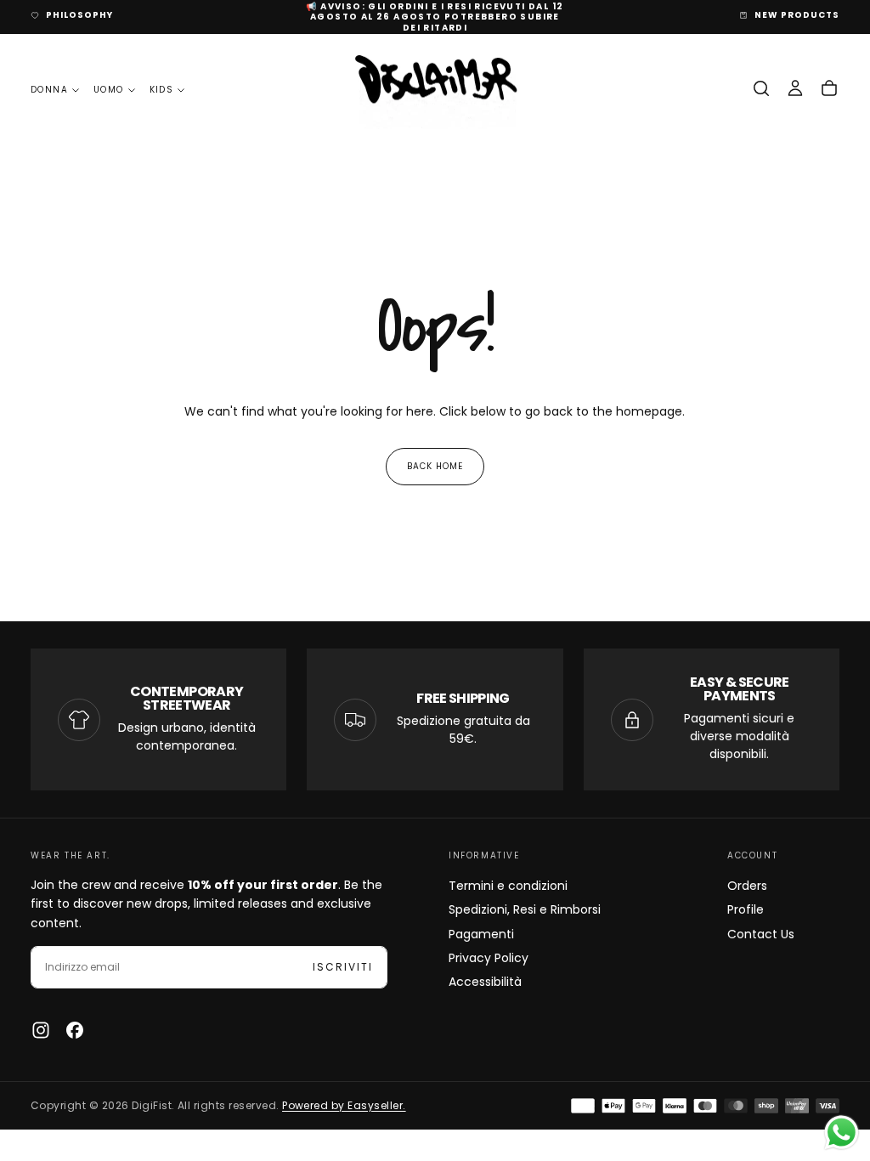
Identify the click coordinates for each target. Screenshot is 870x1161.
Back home (435, 466)
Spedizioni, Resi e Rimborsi (525, 909)
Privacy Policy (488, 957)
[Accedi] (795, 88)
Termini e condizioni (508, 885)
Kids (162, 89)
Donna (49, 89)
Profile (745, 909)
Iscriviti (343, 967)
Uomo (108, 89)
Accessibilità (485, 981)
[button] (761, 88)
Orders (747, 885)
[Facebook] (75, 1030)
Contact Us (760, 934)
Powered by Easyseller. (344, 1105)
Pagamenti (481, 934)
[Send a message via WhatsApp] (842, 1133)
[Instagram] (41, 1030)
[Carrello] (829, 88)
